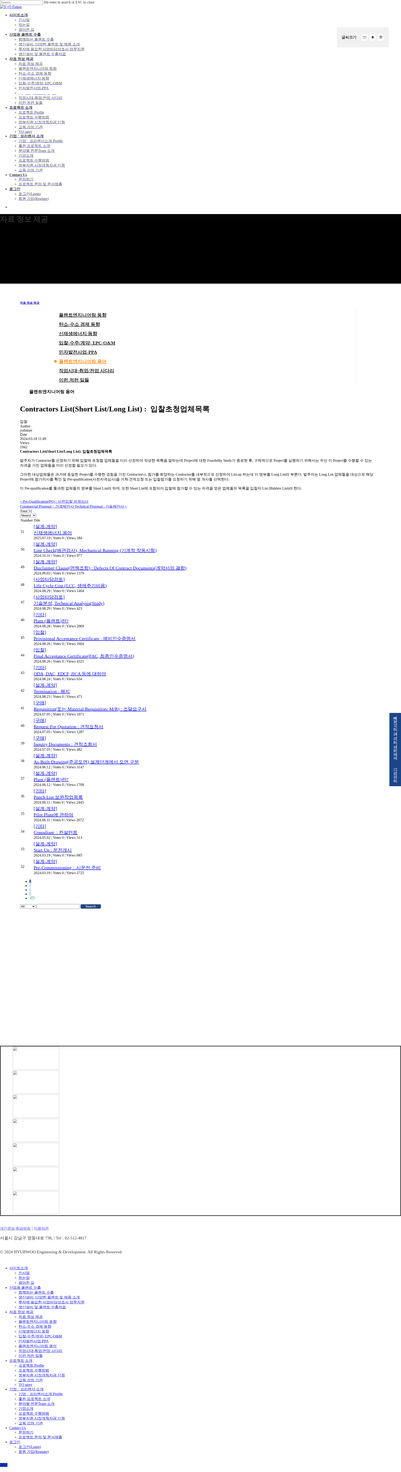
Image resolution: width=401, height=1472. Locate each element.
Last (32, 898)
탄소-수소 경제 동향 (79, 324)
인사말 (24, 1273)
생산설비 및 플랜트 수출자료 (42, 1307)
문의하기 (26, 1432)
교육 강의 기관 (31, 1380)
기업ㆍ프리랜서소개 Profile (41, 1394)
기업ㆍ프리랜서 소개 (26, 1389)
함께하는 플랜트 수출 (36, 1292)
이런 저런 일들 (74, 379)
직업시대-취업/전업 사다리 (86, 370)
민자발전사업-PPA (78, 352)
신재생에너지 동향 (78, 333)
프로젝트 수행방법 (34, 1370)
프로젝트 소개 (20, 1361)
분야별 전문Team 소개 (37, 1404)
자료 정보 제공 (29, 303)
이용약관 (41, 1228)
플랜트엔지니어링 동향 (83, 314)
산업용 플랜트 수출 (25, 1287)
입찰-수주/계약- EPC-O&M (87, 342)
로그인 (14, 1442)
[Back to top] (3, 1465)
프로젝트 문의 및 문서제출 (40, 1437)
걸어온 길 (26, 1283)
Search (90, 906)
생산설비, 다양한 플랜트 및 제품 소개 (49, 1297)
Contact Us (17, 1428)
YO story (25, 1385)
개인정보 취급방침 (15, 1228)
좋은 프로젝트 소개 (34, 1399)
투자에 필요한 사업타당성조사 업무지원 (51, 1302)
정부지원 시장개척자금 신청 (42, 1375)
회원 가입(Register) (34, 1452)
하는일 (24, 1278)
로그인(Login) (30, 1447)
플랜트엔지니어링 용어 (83, 361)
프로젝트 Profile (31, 1365)
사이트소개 (18, 1268)
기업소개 (26, 1409)
